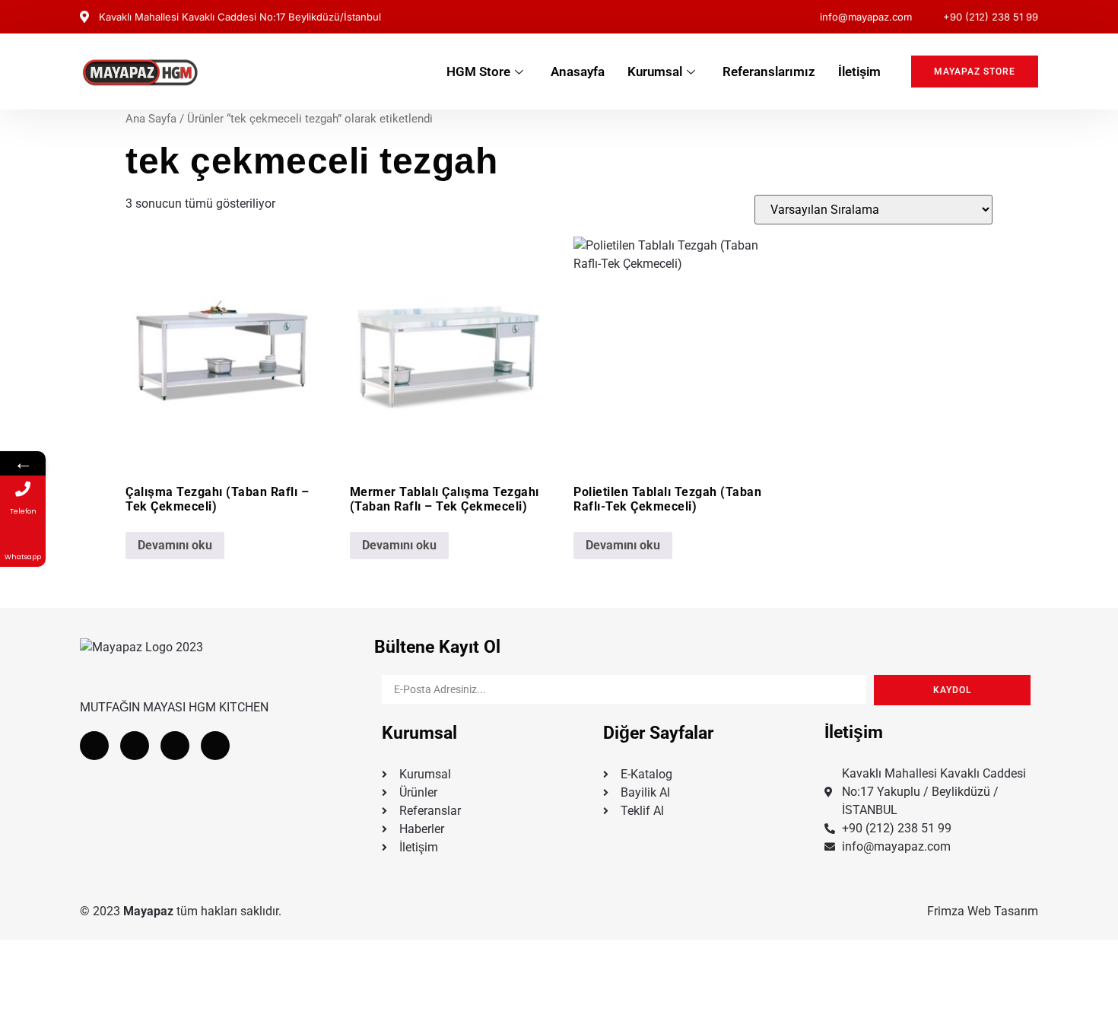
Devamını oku (175, 545)
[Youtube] (215, 745)
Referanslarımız (769, 71)
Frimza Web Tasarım (982, 911)
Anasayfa (578, 71)
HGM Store (478, 71)
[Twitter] (134, 745)
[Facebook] (94, 745)
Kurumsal (654, 71)
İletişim (859, 71)
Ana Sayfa (150, 119)
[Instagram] (174, 745)
